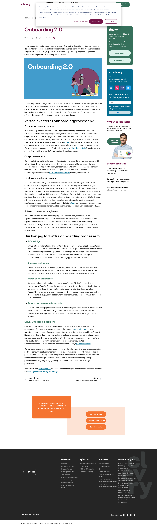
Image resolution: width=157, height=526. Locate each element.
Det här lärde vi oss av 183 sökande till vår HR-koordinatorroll (126, 485)
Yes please (96, 21)
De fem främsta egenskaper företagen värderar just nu (126, 473)
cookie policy (76, 9)
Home (27, 18)
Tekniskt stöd (96, 427)
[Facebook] (122, 88)
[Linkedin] (111, 88)
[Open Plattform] (54, 3)
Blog (34, 18)
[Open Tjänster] (65, 3)
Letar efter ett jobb (97, 420)
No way (111, 21)
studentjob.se (45, 369)
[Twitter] (128, 88)
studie (66, 142)
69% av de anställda (77, 148)
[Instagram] (117, 88)
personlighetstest (81, 329)
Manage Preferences (81, 21)
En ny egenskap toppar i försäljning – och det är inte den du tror (118, 170)
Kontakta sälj (96, 414)
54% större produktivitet (59, 172)
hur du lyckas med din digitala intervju (42, 371)
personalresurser (83, 344)
